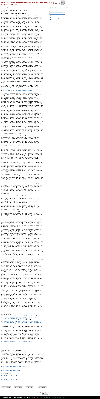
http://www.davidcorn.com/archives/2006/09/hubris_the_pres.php (20, 341)
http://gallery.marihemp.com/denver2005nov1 (12, 379)
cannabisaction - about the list (57, 14)
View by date (29, 387)
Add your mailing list (17, 397)
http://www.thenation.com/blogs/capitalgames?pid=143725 (16, 11)
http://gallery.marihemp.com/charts (10, 370)
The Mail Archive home (55, 10)
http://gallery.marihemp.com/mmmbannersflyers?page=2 (15, 366)
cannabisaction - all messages (57, 12)
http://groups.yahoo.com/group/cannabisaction (14, 351)
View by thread (18, 387)
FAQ (24, 397)
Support (28, 397)
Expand (52, 16)
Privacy (33, 397)
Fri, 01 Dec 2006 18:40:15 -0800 (12, 7)
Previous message (6, 387)
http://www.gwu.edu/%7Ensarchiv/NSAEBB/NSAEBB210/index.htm (22, 55)
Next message (42, 387)
